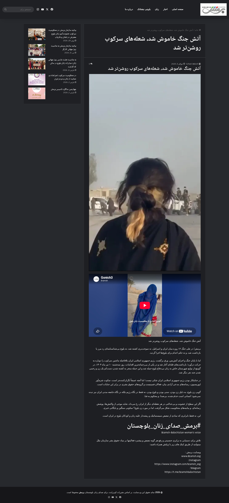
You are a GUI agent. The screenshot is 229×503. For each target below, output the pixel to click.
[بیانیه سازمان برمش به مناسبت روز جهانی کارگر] (36, 50)
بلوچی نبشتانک (144, 9)
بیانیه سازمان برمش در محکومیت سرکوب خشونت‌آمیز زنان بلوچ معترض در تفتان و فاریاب (62, 33)
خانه (197, 30)
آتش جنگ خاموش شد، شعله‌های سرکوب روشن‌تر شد (154, 69)
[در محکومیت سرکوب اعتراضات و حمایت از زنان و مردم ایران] (36, 79)
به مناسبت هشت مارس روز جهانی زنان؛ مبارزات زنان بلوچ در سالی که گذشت (62, 63)
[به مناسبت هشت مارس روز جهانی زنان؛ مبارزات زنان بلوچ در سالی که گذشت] (36, 64)
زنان (157, 9)
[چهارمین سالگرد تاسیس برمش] (36, 93)
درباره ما (129, 9)
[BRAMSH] (213, 9)
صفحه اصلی (177, 9)
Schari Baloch (192, 64)
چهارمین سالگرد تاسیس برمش (63, 89)
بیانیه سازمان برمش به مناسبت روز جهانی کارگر (63, 47)
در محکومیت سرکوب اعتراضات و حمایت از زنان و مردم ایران (62, 77)
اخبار (165, 9)
